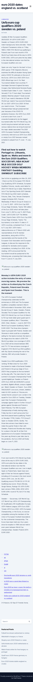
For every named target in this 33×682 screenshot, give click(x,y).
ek (5, 558)
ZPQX (6, 561)
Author (4, 32)
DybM (6, 564)
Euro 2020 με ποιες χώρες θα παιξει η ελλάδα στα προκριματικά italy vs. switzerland (17, 589)
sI (4, 568)
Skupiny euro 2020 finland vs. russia (13, 640)
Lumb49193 (5, 19)
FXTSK (6, 554)
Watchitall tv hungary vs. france (12, 636)
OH (5, 571)
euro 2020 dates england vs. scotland (14, 6)
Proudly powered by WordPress (10, 676)
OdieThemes (17, 678)
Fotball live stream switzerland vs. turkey (15, 633)
